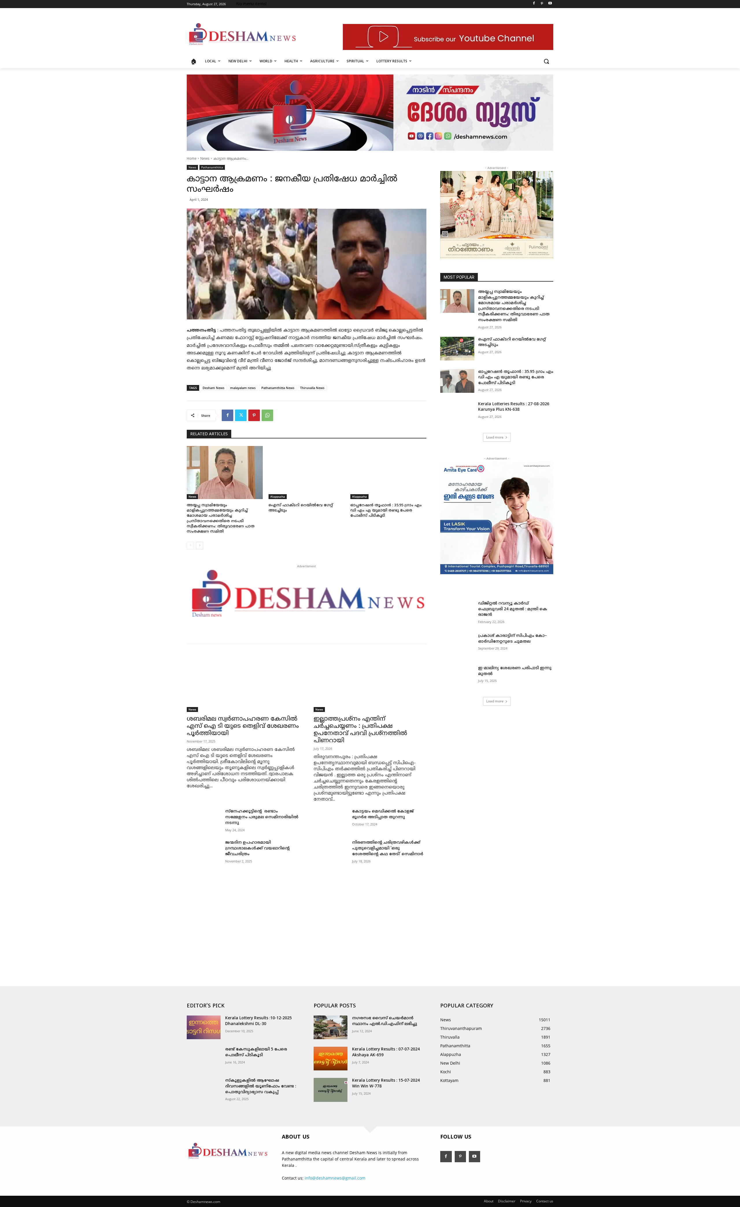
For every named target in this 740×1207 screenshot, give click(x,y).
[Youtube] (550, 4)
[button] (546, 61)
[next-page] (199, 545)
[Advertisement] (306, 917)
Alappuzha (277, 496)
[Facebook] (534, 4)
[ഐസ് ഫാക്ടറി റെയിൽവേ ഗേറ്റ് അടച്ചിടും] (307, 472)
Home (192, 159)
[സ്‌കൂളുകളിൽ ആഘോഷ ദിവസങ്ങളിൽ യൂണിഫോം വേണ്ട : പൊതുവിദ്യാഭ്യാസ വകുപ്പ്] (204, 1090)
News (205, 159)
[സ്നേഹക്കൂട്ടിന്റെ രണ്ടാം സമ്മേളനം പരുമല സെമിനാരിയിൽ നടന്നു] (204, 820)
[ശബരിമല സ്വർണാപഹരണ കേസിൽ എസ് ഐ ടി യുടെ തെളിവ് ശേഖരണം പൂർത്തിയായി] (243, 684)
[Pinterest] (542, 4)
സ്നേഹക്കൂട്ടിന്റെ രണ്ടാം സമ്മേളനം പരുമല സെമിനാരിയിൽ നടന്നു (262, 817)
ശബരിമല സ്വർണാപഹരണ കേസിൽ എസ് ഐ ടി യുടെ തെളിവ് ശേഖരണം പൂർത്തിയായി (243, 726)
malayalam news (243, 388)
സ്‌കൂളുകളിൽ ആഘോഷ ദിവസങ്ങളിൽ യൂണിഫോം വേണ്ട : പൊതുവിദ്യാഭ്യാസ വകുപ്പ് (260, 1086)
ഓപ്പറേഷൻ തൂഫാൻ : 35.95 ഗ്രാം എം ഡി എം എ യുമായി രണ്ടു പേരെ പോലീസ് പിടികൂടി (386, 510)
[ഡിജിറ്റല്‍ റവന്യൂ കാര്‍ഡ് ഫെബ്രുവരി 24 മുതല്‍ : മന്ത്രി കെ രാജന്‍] (457, 612)
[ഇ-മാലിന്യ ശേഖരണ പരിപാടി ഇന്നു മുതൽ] (457, 677)
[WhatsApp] (267, 415)
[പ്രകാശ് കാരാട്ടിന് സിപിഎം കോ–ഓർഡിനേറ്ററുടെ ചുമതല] (457, 645)
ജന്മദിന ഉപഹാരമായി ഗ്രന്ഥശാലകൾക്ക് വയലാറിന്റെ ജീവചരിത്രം (257, 848)
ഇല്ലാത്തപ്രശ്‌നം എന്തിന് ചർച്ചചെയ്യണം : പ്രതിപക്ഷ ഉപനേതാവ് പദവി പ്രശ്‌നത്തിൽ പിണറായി (360, 730)
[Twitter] (241, 415)
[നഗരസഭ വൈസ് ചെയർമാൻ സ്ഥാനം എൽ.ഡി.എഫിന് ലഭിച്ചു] (330, 1027)
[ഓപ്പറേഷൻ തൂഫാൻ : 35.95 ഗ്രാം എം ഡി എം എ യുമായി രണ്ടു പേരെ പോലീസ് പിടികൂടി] (388, 472)
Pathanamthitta (212, 167)
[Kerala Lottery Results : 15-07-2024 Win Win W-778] (330, 1090)
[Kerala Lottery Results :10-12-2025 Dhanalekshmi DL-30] (204, 1027)
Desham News (213, 388)
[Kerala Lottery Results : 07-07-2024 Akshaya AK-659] (330, 1058)
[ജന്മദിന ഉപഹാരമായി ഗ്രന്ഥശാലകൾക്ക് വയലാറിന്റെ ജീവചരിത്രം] (204, 852)
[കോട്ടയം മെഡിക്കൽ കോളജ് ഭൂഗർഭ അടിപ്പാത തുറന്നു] (330, 820)
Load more (495, 437)
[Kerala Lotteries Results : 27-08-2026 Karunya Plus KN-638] (457, 413)
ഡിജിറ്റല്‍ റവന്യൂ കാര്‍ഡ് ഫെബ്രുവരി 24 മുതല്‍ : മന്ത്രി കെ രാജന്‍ (512, 609)
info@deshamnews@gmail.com (335, 1178)
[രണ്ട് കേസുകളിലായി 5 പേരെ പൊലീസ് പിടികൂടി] (204, 1058)
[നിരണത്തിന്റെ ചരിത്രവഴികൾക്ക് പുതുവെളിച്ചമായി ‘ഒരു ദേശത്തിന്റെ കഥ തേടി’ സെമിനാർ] (330, 852)
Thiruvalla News (312, 388)
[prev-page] (190, 545)
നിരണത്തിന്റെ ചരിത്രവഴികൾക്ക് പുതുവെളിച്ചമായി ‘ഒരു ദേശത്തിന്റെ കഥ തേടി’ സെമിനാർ (387, 848)
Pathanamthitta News (277, 388)
